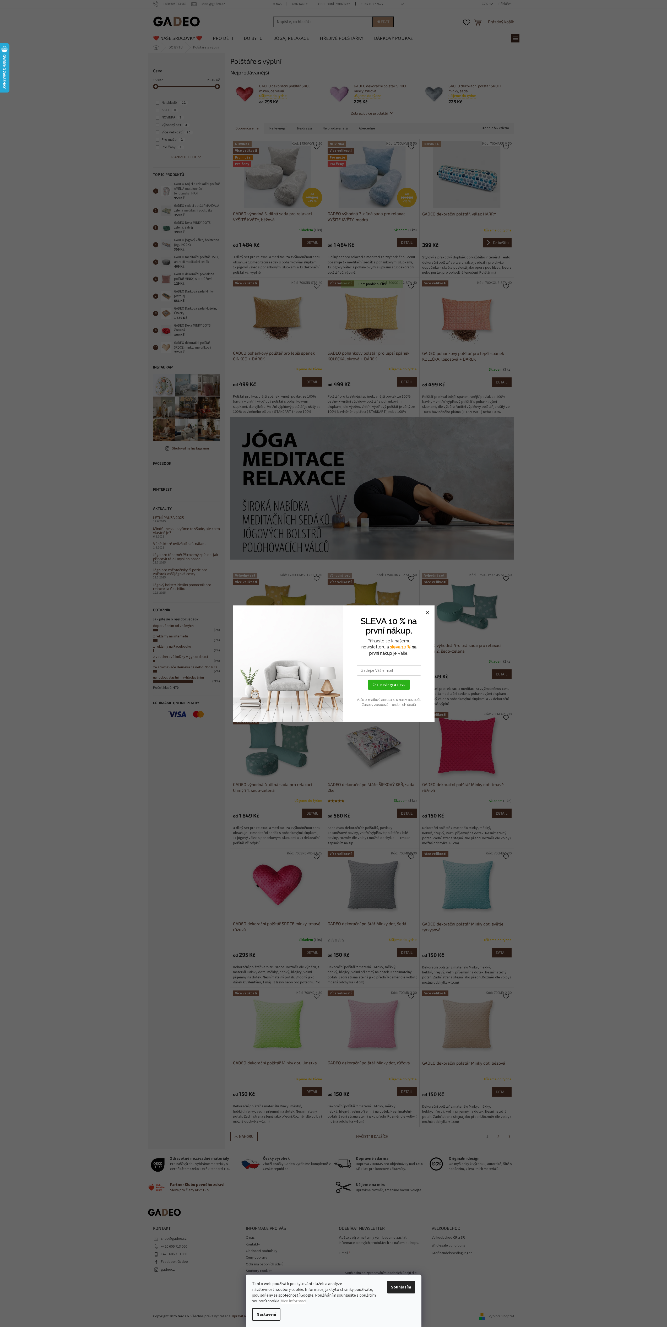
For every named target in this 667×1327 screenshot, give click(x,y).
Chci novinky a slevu (388, 684)
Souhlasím (401, 1287)
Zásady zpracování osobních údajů (389, 705)
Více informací (293, 1301)
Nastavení (266, 1314)
